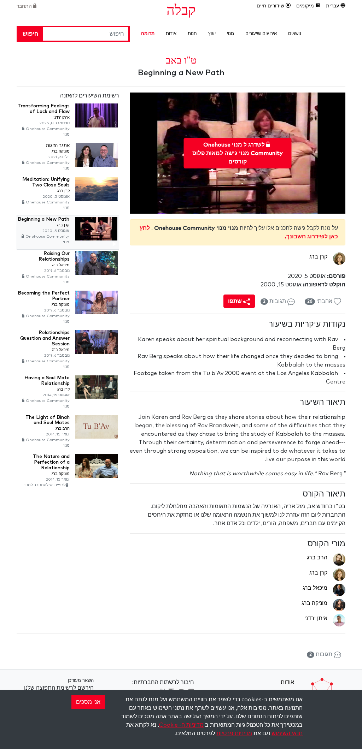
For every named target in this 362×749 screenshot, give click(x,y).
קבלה (181, 9)
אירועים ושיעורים (261, 33)
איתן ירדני (315, 618)
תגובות (275, 301)
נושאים (294, 33)
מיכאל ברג (315, 588)
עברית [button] (333, 6)
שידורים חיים (271, 6)
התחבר (25, 6)
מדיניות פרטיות (234, 733)
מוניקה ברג (314, 603)
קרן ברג (318, 257)
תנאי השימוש (287, 733)
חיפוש (30, 34)
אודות (171, 33)
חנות (192, 33)
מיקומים (305, 6)
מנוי (230, 33)
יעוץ (212, 33)
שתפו (235, 301)
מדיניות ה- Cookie (181, 725)
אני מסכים (88, 702)
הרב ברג (317, 557)
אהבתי (320, 301)
